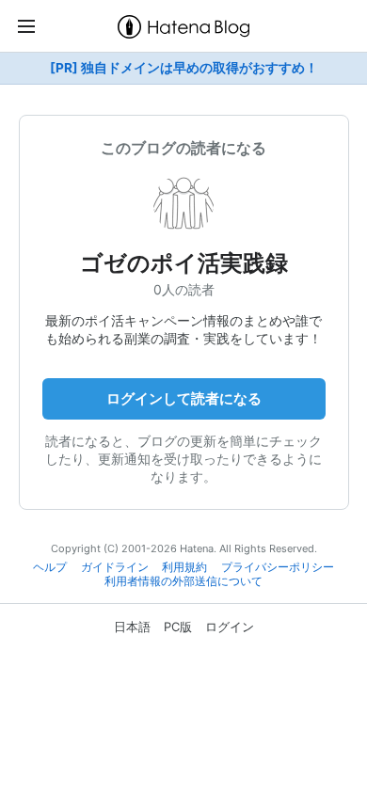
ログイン (229, 626)
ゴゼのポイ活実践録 (184, 263)
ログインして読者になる (184, 398)
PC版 (178, 626)
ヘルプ (50, 567)
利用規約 (184, 567)
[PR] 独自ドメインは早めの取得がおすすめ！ (184, 67)
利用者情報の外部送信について (183, 581)
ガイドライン (115, 567)
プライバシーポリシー (277, 567)
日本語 (132, 626)
